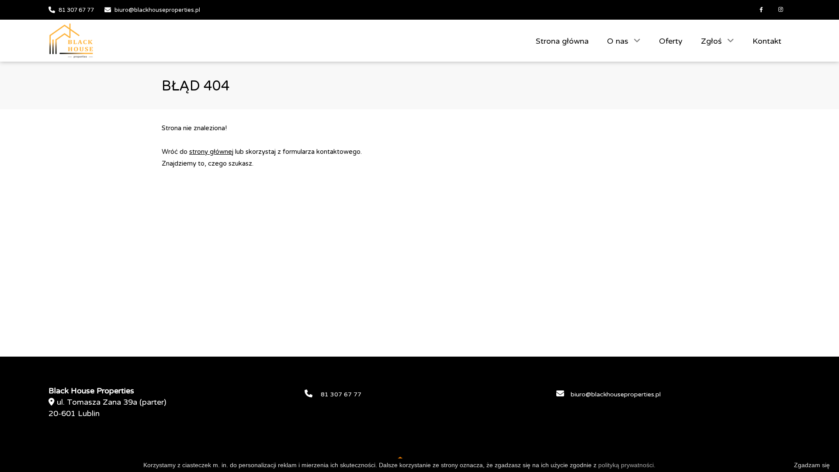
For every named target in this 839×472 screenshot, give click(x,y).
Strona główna (562, 41)
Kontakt (766, 41)
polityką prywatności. (626, 465)
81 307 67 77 (76, 10)
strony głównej (211, 152)
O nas (619, 41)
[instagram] (780, 10)
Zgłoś (712, 41)
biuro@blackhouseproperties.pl (157, 10)
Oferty (671, 41)
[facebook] (761, 10)
